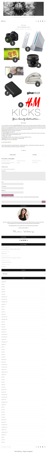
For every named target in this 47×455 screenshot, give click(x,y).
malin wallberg (8, 146)
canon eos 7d (31, 145)
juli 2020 (2, 284)
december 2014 (4, 364)
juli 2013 (2, 407)
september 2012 (4, 432)
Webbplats (3, 190)
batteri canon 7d (8, 145)
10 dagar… (18, 162)
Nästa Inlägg (34, 154)
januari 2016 (3, 331)
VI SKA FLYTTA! (35, 162)
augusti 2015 (3, 344)
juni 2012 (3, 439)
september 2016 (4, 319)
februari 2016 (3, 329)
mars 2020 (3, 294)
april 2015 (3, 354)
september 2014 (4, 372)
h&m (40, 145)
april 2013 (3, 414)
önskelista (13, 146)
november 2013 (4, 397)
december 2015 (4, 334)
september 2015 (4, 341)
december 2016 (4, 316)
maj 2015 (3, 351)
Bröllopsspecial (4, 253)
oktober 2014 (3, 369)
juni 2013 (3, 409)
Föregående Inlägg (12, 154)
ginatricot (37, 145)
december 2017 (4, 296)
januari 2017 (3, 314)
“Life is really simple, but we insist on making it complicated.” (8, 163)
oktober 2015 (3, 339)
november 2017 (4, 299)
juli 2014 (2, 377)
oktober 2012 (3, 429)
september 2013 (4, 402)
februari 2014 (3, 389)
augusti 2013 (3, 404)
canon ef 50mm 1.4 (15, 145)
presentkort (22, 146)
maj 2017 (3, 309)
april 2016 (3, 324)
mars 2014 (3, 387)
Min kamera (3, 446)
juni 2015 (3, 349)
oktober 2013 (3, 399)
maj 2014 (3, 382)
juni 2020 (3, 286)
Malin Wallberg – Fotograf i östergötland (23, 451)
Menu (4, 21)
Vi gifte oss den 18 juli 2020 (6, 262)
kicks (3, 146)
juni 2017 (3, 306)
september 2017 (4, 301)
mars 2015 (3, 357)
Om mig (9, 446)
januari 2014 (3, 392)
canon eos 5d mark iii (24, 145)
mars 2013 (3, 417)
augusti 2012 (3, 434)
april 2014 (3, 384)
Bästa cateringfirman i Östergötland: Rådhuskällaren (10, 249)
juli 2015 (2, 346)
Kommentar (3, 170)
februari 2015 (3, 359)
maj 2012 (3, 442)
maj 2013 (3, 412)
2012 (3, 145)
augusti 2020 (3, 281)
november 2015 (4, 336)
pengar (17, 146)
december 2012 (4, 424)
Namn (2, 182)
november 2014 (4, 367)
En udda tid (3, 266)
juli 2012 (2, 437)
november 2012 (4, 427)
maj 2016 (3, 321)
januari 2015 (3, 362)
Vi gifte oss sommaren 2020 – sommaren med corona (11, 257)
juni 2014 (3, 379)
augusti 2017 (3, 304)
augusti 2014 (3, 374)
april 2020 (3, 291)
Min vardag (23, 25)
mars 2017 (3, 311)
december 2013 (4, 394)
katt (43, 145)
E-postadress (3, 186)
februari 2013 (3, 419)
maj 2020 (3, 289)
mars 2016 (3, 326)
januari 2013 (3, 422)
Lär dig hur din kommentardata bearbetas (31, 196)
